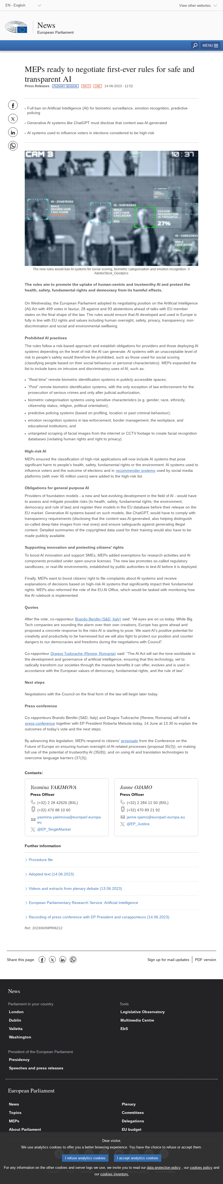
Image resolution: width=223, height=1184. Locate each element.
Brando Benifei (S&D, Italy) (98, 619)
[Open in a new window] (111, 208)
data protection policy (164, 1168)
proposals (129, 741)
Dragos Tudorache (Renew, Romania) (83, 653)
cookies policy (201, 1168)
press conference (40, 723)
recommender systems (135, 470)
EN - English (15, 5)
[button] (210, 45)
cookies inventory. (114, 1174)
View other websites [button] (195, 6)
